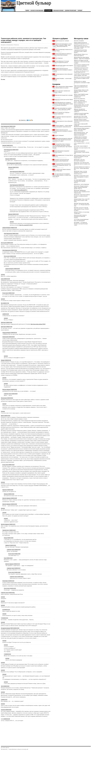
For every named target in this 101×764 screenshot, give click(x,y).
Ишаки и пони (58, 10)
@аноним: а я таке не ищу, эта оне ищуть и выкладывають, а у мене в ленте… (81, 177)
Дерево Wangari (70, 10)
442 (53, 40)
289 (53, 74)
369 (53, 78)
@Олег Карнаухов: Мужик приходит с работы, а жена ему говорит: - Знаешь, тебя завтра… (82, 129)
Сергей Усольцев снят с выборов (62, 40)
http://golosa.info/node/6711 (20, 190)
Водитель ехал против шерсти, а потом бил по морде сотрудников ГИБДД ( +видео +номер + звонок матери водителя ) (62, 45)
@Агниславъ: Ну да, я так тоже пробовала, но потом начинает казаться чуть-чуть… (80, 172)
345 (53, 49)
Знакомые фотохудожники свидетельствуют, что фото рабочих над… (81, 152)
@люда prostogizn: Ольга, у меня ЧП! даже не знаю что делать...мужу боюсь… (81, 200)
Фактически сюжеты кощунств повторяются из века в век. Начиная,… (80, 216)
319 (53, 68)
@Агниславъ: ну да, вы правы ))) (81, 146)
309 (53, 53)
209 (53, 138)
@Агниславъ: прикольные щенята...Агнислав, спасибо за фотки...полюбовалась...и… (80, 102)
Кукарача (48, 10)
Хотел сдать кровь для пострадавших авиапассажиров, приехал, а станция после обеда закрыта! (61, 175)
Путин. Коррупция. (59, 58)
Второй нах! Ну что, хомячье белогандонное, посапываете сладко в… (82, 82)
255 (53, 144)
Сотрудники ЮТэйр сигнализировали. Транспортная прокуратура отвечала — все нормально (61, 165)
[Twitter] (29, 120)
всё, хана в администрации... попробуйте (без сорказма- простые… (80, 181)
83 (53, 102)
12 (53, 86)
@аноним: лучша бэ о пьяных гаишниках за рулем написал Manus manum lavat (81, 121)
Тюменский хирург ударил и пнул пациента (64, 65)
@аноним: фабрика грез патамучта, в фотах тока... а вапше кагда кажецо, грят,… (82, 168)
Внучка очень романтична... (80, 98)
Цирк (27, 10)
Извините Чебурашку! (59, 135)
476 (53, 58)
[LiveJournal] (32, 120)
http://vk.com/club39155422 (26, 225)
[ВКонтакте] (27, 120)
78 (53, 135)
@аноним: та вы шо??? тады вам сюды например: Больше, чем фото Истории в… (81, 209)
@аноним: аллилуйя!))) (79, 40)
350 (53, 65)
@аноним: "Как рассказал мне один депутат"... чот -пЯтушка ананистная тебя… (81, 204)
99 (53, 99)
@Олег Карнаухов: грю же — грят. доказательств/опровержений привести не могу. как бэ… (81, 134)
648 (53, 43)
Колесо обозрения (37, 10)
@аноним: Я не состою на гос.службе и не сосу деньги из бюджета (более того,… (82, 78)
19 (53, 150)
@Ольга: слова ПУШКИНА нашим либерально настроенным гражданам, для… (81, 95)
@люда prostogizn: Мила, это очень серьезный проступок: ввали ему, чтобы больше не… (81, 106)
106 (53, 95)
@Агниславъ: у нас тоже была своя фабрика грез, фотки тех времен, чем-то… (82, 164)
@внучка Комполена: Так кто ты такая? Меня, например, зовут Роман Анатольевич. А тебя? (82, 47)
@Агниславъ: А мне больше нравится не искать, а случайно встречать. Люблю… (82, 196)
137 (53, 163)
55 (53, 112)
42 (53, 116)
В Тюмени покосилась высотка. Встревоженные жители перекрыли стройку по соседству (62, 70)
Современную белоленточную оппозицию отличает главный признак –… (80, 51)
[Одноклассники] (30, 120)
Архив (80, 10)
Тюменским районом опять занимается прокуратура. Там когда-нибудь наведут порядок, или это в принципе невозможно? (23, 40)
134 (53, 169)
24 (53, 108)
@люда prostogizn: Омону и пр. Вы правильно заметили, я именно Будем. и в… (81, 91)
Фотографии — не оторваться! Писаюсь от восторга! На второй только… (81, 224)
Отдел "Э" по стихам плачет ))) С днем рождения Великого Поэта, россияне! (81, 87)
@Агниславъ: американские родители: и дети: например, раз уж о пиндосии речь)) (82, 191)
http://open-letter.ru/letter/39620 (38, 324)
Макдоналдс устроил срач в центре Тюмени (63, 99)
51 (53, 90)
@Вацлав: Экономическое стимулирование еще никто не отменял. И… (80, 110)
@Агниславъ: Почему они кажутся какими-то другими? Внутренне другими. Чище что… (81, 187)
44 (53, 159)
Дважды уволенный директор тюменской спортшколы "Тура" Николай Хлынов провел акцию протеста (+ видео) (62, 140)
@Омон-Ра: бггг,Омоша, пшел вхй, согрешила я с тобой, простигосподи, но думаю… (82, 61)
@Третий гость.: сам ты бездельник (81, 184)
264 (53, 125)
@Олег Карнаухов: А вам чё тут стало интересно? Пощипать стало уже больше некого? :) (82, 156)
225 (53, 61)
